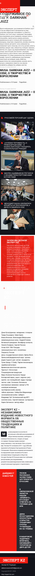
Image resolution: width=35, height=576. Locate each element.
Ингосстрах (13, 370)
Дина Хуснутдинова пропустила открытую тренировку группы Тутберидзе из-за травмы (27, 521)
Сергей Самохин (18, 400)
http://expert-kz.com (7, 574)
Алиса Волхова (6, 337)
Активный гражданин (9, 342)
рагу (28, 377)
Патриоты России (7, 352)
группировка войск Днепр (11, 390)
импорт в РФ (24, 385)
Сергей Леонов (19, 345)
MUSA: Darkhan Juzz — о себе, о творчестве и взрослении (17, 73)
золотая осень (6, 400)
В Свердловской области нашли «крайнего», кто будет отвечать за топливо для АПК (26, 497)
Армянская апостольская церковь (13, 367)
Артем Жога (28, 355)
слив (8, 382)
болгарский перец (8, 377)
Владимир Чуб (6, 397)
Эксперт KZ (9, 10)
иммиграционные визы (10, 340)
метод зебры (19, 402)
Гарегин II (4, 370)
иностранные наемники (10, 385)
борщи (23, 375)
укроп (17, 377)
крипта (3, 380)
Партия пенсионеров (25, 362)
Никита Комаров (7, 345)
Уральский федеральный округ (12, 357)
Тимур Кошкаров (7, 335)
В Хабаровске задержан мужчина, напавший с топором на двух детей (26, 542)
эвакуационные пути (9, 350)
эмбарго (21, 395)
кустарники (29, 400)
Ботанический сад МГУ (21, 397)
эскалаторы (21, 350)
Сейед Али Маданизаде (23, 392)
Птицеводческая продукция (11, 372)
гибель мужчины (7, 392)
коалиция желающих (9, 387)
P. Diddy (14, 362)
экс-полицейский (13, 380)
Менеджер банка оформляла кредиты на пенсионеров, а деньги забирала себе (17, 205)
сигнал (18, 360)
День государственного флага (12, 355)
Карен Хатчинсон (7, 402)
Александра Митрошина (22, 337)
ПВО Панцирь (15, 347)
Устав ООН (5, 347)
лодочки (23, 377)
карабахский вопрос (8, 365)
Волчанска (23, 382)
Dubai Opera (19, 335)
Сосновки (14, 382)
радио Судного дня (8, 360)
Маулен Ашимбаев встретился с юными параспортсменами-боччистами (18, 175)
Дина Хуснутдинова (8, 332)
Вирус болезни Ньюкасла (10, 375)
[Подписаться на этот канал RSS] (33, 26)
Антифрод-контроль (25, 342)
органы (27, 357)
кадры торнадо (26, 380)
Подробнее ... (23, 82)
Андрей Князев (25, 340)
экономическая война (9, 395)
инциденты (26, 360)
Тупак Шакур (6, 362)
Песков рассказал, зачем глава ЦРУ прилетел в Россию (26, 477)
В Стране (14, 82)
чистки (3, 382)
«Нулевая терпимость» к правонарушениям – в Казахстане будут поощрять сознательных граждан (17, 146)
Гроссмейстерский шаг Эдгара (19, 118)
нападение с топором (24, 332)
